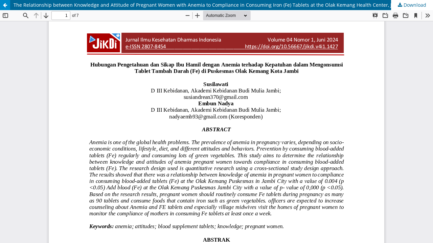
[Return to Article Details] (5, 5)
